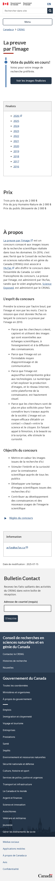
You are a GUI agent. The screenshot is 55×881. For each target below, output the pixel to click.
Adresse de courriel (16, 601)
